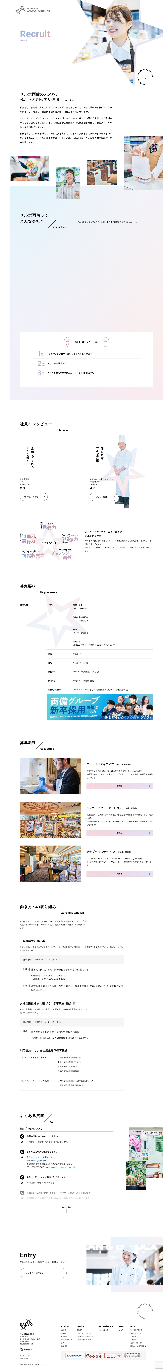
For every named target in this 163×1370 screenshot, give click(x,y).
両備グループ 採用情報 (137, 1346)
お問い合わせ (24, 1358)
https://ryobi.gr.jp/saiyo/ (36, 1161)
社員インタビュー (135, 1333)
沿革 (62, 1343)
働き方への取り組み (136, 1343)
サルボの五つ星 (103, 1330)
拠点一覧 (64, 1346)
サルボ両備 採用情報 (136, 1330)
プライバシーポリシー (26, 1356)
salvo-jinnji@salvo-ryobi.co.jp (63, 1167)
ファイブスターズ (66, 1340)
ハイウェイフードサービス (86, 1337)
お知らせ (122, 1330)
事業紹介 (79, 1330)
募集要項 (133, 1337)
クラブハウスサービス (84, 1340)
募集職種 (133, 1340)
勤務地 (119, 786)
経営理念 (64, 1337)
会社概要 (64, 1333)
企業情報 (63, 1330)
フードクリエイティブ (84, 1333)
